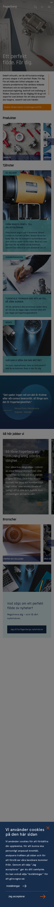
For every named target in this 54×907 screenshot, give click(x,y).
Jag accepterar (16, 896)
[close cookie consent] (47, 828)
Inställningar (13, 886)
